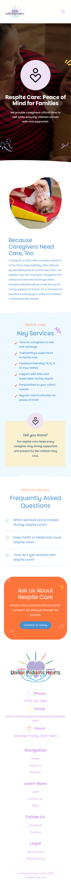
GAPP (35, 792)
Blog (35, 805)
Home (35, 759)
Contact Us (35, 799)
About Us (35, 765)
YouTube (35, 832)
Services (35, 772)
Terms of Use (35, 852)
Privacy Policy (35, 859)
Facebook (35, 825)
